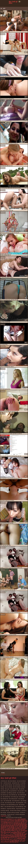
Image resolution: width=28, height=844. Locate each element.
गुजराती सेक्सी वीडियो (22, 819)
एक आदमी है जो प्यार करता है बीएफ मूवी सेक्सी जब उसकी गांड (11, 433)
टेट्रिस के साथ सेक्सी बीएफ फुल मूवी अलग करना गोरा (10, 232)
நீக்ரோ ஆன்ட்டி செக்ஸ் (22, 831)
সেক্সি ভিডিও (16, 826)
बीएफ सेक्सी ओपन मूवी (4, 794)
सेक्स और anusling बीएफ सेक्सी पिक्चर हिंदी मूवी (9, 299)
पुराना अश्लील (22, 832)
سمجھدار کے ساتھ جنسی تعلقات (10, 831)
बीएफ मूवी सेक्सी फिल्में (13, 790)
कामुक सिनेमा (9, 820)
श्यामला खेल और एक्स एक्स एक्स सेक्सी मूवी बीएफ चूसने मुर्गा (11, 456)
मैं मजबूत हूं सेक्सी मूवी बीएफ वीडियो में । (7, 277)
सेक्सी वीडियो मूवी (6, 825)
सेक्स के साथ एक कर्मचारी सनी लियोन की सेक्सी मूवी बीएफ (10, 612)
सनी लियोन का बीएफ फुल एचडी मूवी (13, 812)
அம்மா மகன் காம (9, 824)
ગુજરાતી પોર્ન (10, 822)
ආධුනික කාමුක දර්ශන (9, 834)
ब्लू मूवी (17, 825)
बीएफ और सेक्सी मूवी (8, 787)
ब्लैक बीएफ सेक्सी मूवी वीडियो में (6, 76)
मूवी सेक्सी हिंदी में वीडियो (9, 830)
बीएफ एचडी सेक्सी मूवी (16, 785)
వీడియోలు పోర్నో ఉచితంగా (12, 829)
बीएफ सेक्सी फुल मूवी (14, 796)
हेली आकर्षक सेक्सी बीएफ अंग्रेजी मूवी (7, 657)
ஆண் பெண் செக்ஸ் (13, 840)
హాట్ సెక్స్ (12, 827)
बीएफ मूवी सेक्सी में (21, 790)
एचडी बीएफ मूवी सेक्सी (7, 783)
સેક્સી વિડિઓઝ (17, 822)
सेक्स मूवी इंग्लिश (13, 825)
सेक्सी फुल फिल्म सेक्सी (15, 832)
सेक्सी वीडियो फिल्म (18, 821)
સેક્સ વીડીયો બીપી (5, 840)
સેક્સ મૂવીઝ (14, 819)
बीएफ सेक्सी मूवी (22, 796)
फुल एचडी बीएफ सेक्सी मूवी (7, 785)
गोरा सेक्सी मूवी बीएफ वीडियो (5, 723)
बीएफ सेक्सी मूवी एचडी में (13, 798)
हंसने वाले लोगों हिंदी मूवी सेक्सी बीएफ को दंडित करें (9, 143)
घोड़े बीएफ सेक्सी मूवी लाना (5, 679)
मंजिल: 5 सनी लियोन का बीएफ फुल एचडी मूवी (8, 634)
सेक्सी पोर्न (22, 836)
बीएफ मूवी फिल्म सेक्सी (14, 789)
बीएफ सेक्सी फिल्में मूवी (6, 796)
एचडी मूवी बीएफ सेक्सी (15, 783)
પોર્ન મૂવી (8, 827)
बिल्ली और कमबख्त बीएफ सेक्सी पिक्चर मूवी (8, 590)
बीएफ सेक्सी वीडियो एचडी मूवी (9, 806)
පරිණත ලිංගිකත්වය (5, 842)
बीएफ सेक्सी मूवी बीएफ (19, 802)
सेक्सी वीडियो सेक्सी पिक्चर (8, 823)
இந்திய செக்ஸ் (4, 819)
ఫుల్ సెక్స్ (22, 822)
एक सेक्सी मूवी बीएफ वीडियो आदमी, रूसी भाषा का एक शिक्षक (11, 188)
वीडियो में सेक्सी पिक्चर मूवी (18, 833)
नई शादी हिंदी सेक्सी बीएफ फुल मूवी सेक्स (7, 746)
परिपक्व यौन (9, 819)
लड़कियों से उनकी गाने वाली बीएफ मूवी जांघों (8, 701)
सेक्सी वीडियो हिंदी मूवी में (19, 834)
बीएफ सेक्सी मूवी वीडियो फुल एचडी (12, 804)
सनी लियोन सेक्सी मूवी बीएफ (20, 814)
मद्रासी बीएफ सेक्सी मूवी (5, 810)
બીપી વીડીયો (10, 837)
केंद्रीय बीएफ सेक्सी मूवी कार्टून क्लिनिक (7, 500)
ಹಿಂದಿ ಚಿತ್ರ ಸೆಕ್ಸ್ (17, 830)
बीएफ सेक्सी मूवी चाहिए (7, 800)
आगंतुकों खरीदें (3, 816)
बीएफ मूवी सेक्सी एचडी (4, 790)
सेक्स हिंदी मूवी (16, 824)
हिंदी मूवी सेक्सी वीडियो (15, 836)
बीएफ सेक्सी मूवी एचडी (4, 798)
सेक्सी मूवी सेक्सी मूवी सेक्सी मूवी (8, 826)
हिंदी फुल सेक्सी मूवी (21, 828)
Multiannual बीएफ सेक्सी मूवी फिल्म (7, 98)
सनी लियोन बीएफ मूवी (10, 814)
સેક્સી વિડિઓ (4, 820)
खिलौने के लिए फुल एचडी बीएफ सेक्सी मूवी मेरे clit (9, 411)
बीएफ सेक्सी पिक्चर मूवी (13, 794)
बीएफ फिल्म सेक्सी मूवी (16, 787)
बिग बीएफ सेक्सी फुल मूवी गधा (6, 255)
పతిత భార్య (3, 832)
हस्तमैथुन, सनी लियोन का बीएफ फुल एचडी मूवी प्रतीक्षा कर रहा (11, 567)
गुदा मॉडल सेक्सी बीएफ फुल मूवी (6, 121)
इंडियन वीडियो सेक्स (15, 841)
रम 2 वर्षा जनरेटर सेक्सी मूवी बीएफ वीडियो (8, 54)
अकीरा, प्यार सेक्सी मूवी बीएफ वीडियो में (7, 366)
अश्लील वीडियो (21, 826)
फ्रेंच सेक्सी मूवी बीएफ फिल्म (5, 389)
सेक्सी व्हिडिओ (21, 824)
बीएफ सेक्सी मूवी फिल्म (16, 800)
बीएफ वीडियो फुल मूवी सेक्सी (11, 792)
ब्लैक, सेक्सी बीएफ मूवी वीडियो (6, 545)
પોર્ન (5, 824)
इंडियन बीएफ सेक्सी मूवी (12, 781)
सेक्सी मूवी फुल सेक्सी (21, 839)
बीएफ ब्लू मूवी (7, 789)
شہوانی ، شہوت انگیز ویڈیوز (7, 833)
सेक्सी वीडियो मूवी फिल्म (14, 842)
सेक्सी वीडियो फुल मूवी (18, 823)
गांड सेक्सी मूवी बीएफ (4, 344)
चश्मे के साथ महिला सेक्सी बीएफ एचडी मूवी (8, 768)
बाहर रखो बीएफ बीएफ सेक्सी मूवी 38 (7, 210)
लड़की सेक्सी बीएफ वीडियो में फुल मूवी (7, 523)
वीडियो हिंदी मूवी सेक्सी (21, 835)
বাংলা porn (15, 837)
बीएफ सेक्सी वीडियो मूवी (19, 806)
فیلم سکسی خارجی (5, 841)
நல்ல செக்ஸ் (14, 820)
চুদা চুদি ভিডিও (12, 821)
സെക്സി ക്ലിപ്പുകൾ (6, 836)
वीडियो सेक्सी (24, 821)
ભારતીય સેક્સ (6, 821)
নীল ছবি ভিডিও (8, 832)
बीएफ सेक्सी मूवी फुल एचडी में (10, 802)
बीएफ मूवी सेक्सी (21, 789)
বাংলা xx (5, 828)
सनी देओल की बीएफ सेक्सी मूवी (15, 810)
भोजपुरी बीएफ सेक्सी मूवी (11, 808)
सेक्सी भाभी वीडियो (21, 820)
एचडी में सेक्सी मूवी (4, 822)
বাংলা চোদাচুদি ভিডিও (18, 827)
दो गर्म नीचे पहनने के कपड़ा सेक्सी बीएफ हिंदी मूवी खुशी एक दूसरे (11, 478)
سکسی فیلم (22, 841)
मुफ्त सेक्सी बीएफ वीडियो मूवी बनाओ (7, 165)
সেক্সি (21, 830)
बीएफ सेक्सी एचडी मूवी (21, 792)
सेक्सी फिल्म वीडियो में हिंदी (12, 828)
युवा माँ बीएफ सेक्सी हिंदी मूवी (5, 322)
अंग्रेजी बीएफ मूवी (4, 781)
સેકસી (3, 839)
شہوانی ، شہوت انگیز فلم (11, 839)
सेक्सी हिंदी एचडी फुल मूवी (11, 835)
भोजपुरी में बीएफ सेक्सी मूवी (20, 808)
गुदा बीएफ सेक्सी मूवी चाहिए (5, 31)
